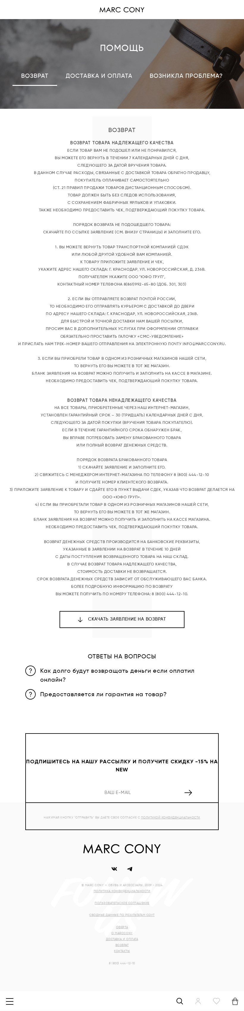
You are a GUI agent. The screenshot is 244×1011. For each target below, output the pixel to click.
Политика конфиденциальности (122, 891)
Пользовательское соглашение (122, 903)
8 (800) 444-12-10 (122, 963)
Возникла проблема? (186, 76)
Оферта (122, 927)
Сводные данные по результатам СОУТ (121, 915)
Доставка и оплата (99, 76)
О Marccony (121, 933)
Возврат (122, 945)
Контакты (122, 951)
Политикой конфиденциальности (170, 817)
